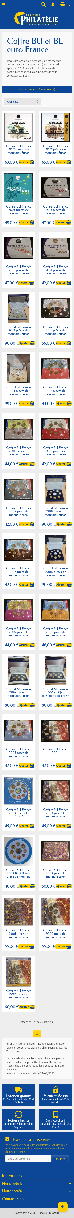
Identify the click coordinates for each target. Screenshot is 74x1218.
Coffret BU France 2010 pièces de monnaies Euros (55, 451)
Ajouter (23, 162)
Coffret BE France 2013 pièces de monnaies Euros (18, 390)
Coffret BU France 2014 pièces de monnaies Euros (55, 270)
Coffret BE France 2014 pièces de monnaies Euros (18, 330)
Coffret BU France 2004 (55, 751)
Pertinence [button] (12, 101)
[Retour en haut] (37, 1034)
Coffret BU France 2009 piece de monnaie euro (18, 511)
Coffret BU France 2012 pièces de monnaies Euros (55, 390)
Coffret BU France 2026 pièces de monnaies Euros (18, 149)
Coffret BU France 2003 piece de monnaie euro (55, 812)
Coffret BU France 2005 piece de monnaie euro (18, 752)
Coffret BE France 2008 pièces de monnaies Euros (55, 571)
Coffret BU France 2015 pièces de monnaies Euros (18, 270)
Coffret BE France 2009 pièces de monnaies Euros (55, 511)
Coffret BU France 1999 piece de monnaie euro (18, 993)
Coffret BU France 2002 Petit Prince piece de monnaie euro (18, 875)
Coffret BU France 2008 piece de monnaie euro (18, 571)
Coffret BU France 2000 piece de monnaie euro (55, 933)
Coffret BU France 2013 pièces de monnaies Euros (55, 330)
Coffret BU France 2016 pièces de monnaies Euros (55, 209)
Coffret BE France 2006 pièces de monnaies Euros (18, 692)
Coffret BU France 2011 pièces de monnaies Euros (18, 451)
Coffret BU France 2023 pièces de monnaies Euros (18, 209)
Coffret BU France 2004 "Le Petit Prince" (18, 812)
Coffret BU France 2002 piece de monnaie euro (55, 873)
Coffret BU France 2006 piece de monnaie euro (55, 631)
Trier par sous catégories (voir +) (37, 89)
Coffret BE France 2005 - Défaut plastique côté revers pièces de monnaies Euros (55, 695)
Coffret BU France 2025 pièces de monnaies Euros (55, 149)
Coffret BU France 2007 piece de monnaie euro (18, 631)
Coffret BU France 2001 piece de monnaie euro (18, 933)
